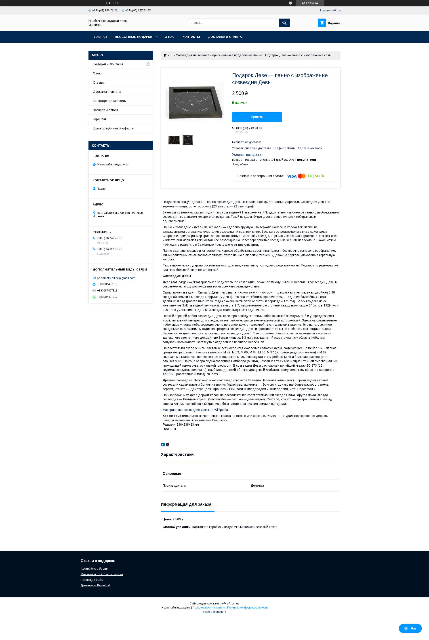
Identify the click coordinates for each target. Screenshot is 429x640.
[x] (167, 445)
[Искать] (284, 23)
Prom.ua (234, 603)
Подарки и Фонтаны (108, 64)
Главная (100, 36)
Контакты (191, 36)
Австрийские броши (94, 568)
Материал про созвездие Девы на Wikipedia (195, 410)
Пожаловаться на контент (209, 607)
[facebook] (163, 445)
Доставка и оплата (225, 36)
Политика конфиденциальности (247, 607)
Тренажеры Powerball (95, 585)
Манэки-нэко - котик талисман (102, 574)
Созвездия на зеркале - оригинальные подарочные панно (219, 55)
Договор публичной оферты (113, 128)
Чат (413, 628)
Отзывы (99, 82)
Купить (257, 117)
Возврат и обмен (105, 110)
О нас (170, 36)
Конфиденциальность (109, 101)
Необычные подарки (133, 36)
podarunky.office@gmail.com (116, 277)
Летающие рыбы (92, 579)
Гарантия (100, 119)
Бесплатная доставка (246, 142)
